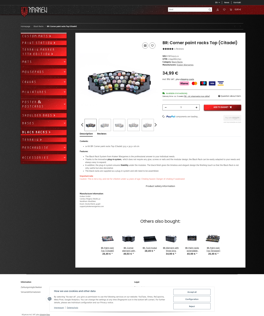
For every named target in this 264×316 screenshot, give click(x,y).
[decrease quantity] (166, 107)
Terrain (31, 139)
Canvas (29, 82)
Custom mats (35, 36)
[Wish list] (224, 9)
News (226, 2)
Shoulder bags (37, 115)
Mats (27, 62)
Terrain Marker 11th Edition (38, 51)
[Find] (210, 9)
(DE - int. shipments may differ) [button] (197, 96)
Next (155, 125)
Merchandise (35, 147)
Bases (28, 123)
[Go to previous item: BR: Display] (235, 26)
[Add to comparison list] (145, 46)
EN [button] (216, 2)
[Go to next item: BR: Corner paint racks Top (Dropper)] (240, 26)
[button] (217, 9)
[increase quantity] (196, 107)
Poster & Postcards (33, 104)
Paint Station (37, 43)
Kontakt (237, 2)
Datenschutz (72, 307)
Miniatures (34, 92)
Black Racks (177, 62)
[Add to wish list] (152, 46)
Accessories (35, 157)
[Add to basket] (82, 38)
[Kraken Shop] (38, 10)
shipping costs (187, 79)
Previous (82, 125)
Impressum (59, 307)
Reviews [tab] (101, 133)
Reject (192, 306)
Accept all (192, 292)
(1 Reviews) (179, 49)
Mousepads (33, 72)
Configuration (192, 299)
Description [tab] (86, 133)
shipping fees (45, 315)
